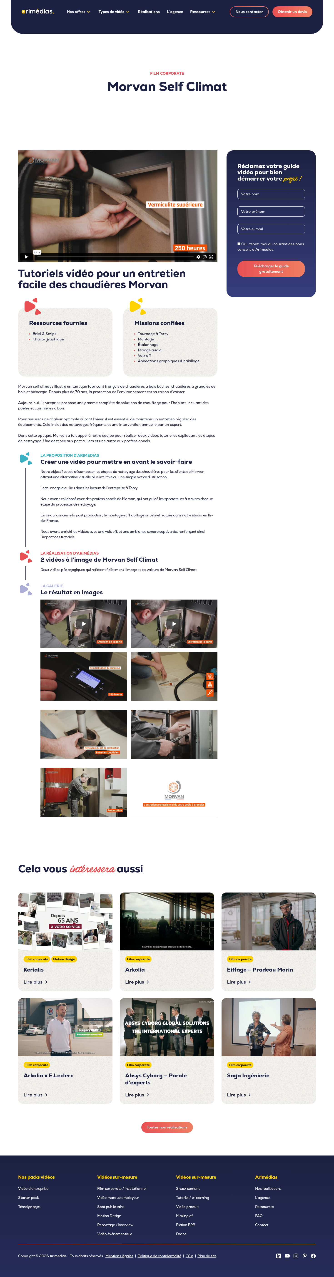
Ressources (200, 11)
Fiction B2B (185, 1224)
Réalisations (149, 11)
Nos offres (76, 11)
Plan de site (206, 1256)
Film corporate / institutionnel (121, 1188)
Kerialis (34, 969)
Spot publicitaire (110, 1206)
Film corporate (167, 73)
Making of (184, 1215)
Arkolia (135, 969)
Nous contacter (249, 11)
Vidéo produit (187, 1206)
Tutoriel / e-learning (192, 1197)
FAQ (259, 1215)
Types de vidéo (112, 11)
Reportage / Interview (115, 1224)
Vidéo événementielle (114, 1234)
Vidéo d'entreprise (33, 1188)
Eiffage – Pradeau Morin (260, 969)
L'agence (262, 1197)
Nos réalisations (268, 1188)
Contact (261, 1224)
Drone (181, 1234)
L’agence (175, 11)
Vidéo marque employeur (118, 1197)
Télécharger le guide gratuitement (271, 269)
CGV (189, 1256)
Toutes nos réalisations (167, 1127)
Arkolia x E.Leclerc (48, 1075)
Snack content (188, 1188)
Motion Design (109, 1215)
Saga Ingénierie (248, 1075)
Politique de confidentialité (159, 1256)
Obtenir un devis (292, 11)
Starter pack (28, 1197)
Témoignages (29, 1206)
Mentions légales (119, 1256)
